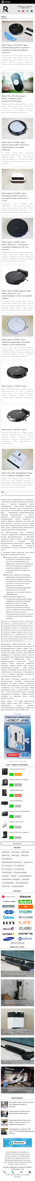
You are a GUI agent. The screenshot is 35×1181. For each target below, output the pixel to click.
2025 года (15, 852)
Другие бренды (17, 943)
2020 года (6, 886)
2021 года (24, 855)
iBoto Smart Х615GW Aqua (14, 430)
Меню (7, 2)
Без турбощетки (22, 883)
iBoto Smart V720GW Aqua (14, 386)
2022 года (15, 855)
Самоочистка (7, 859)
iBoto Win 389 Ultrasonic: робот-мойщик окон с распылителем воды (14, 98)
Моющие (5, 876)
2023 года (6, 855)
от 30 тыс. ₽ (19, 869)
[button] (3, 2)
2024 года (25, 852)
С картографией (24, 876)
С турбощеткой (8, 883)
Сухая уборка (7, 872)
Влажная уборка (20, 872)
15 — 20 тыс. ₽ (19, 866)
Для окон (25, 879)
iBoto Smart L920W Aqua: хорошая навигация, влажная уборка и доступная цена (16, 342)
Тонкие (13, 876)
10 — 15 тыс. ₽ (7, 866)
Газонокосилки (17, 886)
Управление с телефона (11, 879)
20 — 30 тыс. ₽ (7, 869)
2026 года (6, 852)
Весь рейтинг (17, 843)
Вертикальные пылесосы (12, 862)
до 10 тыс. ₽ (28, 862)
